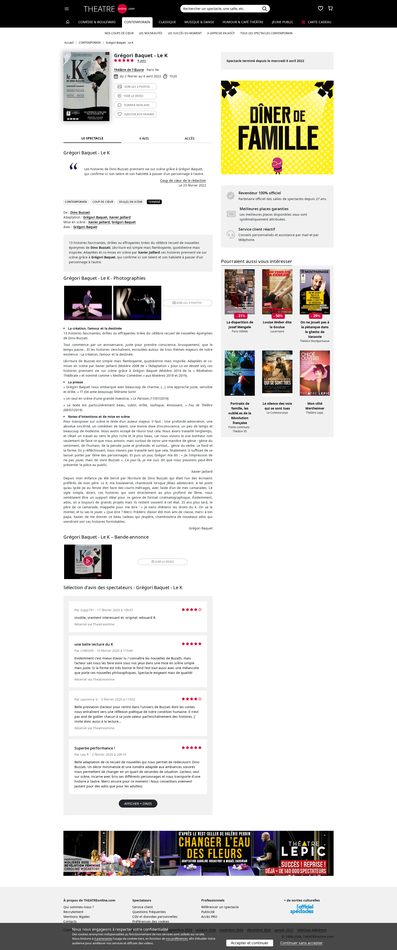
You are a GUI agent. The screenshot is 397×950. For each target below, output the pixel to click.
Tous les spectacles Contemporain (266, 33)
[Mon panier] (330, 8)
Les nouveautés (150, 33)
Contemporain (137, 22)
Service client (142, 907)
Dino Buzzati (80, 212)
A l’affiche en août (221, 33)
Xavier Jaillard (120, 217)
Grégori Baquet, (95, 217)
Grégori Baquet (124, 222)
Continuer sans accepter (301, 942)
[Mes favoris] (320, 8)
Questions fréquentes (149, 912)
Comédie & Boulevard (97, 22)
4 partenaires (103, 938)
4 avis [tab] (144, 138)
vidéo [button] (164, 562)
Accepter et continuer (250, 942)
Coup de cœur (102, 202)
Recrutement (73, 912)
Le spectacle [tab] (92, 138)
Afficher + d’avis (138, 803)
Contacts (70, 921)
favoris (139, 114)
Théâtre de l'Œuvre (129, 70)
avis (137, 105)
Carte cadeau (319, 22)
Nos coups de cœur (119, 33)
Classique (167, 22)
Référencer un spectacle (220, 907)
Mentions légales (76, 916)
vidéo (133, 96)
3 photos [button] (189, 303)
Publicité (208, 912)
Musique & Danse (199, 22)
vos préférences (176, 938)
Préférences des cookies (150, 921)
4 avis (141, 60)
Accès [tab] (190, 138)
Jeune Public (282, 22)
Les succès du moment (185, 33)
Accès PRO (209, 916)
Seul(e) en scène (131, 202)
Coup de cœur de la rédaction (183, 180)
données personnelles (160, 916)
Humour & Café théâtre (243, 22)
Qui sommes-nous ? (78, 907)
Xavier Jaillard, (99, 222)
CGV (135, 916)
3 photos (137, 87)
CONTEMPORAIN (76, 202)
